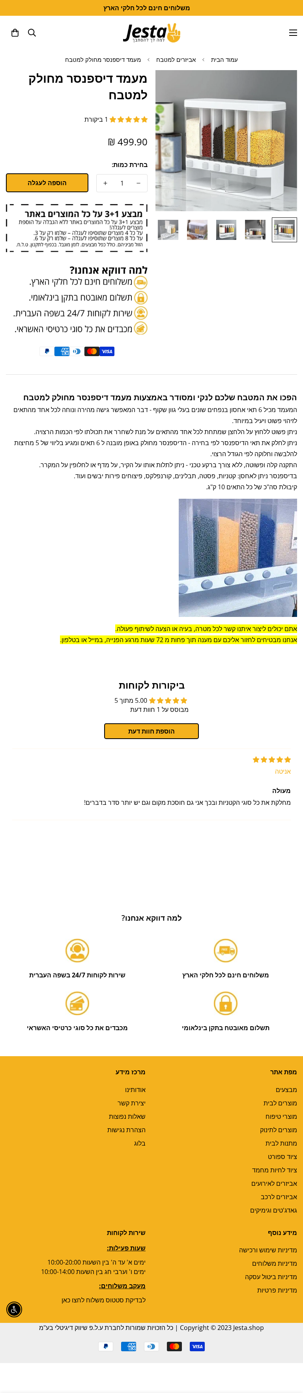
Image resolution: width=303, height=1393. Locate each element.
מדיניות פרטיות (277, 1290)
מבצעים (286, 1089)
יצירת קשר (132, 1103)
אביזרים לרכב (279, 1196)
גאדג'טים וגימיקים (273, 1210)
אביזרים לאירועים (274, 1183)
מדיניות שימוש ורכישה (268, 1250)
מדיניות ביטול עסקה (271, 1276)
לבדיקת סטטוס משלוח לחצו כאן (104, 1300)
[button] (15, 33)
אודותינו (135, 1089)
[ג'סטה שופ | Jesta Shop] (151, 32)
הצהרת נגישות (126, 1130)
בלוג (140, 1143)
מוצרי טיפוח (281, 1116)
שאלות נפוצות (127, 1116)
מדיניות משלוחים (274, 1263)
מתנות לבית (281, 1143)
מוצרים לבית (280, 1103)
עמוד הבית (224, 59)
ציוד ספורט (282, 1156)
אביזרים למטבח (176, 59)
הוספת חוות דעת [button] (151, 731)
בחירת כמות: (130, 164)
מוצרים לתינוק (278, 1130)
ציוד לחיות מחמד (274, 1170)
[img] (272, 759)
